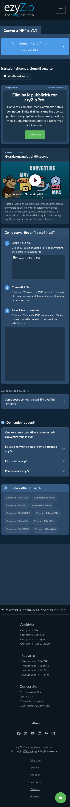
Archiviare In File (30, 692)
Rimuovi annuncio (56, 87)
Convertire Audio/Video (35, 705)
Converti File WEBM (47, 513)
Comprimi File (29, 630)
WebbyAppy (30, 751)
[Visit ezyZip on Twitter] (25, 733)
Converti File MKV (44, 521)
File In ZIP (26, 697)
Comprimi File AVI (16, 505)
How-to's (35, 796)
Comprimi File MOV (17, 497)
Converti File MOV (44, 497)
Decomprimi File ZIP (34, 661)
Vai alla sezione (16, 76)
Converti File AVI (41, 505)
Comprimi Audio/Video (35, 643)
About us (35, 774)
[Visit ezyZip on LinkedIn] (39, 733)
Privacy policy (35, 782)
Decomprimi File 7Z (34, 670)
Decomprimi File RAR (35, 666)
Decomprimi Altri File (35, 674)
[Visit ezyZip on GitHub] (53, 733)
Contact (35, 789)
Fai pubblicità (12, 87)
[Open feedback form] (60, 797)
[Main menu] (61, 10)
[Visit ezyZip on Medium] (46, 733)
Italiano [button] (34, 723)
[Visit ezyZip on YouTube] (32, 733)
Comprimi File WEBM (18, 513)
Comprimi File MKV (17, 521)
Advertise (35, 760)
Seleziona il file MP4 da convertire (30, 46)
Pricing (35, 767)
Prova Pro (35, 135)
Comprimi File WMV (17, 529)
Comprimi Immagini (33, 639)
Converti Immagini (31, 701)
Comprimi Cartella (32, 634)
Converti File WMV (45, 529)
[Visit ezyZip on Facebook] (19, 733)
